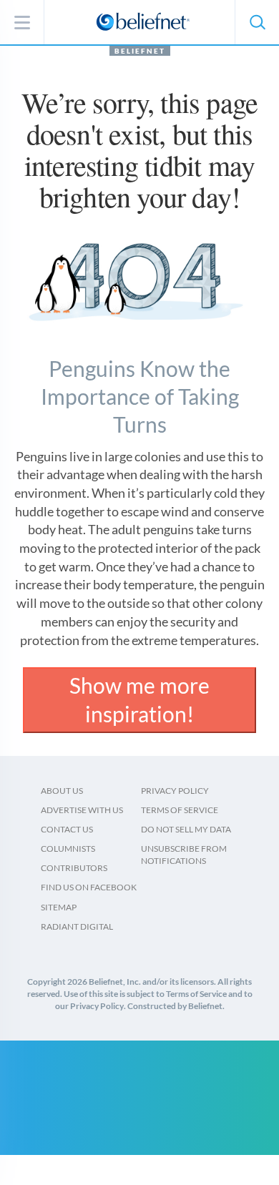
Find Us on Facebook (89, 887)
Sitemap (59, 907)
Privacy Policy (175, 790)
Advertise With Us (82, 810)
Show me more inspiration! (139, 699)
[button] (257, 22)
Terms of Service (179, 810)
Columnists (68, 848)
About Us (62, 790)
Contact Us (67, 829)
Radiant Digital (77, 926)
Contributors (74, 867)
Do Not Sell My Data (186, 829)
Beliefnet (139, 50)
